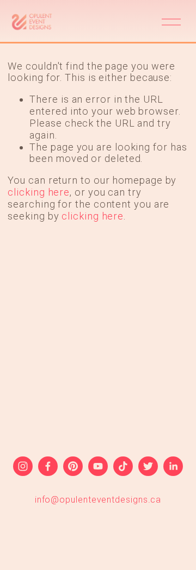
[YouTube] (98, 466)
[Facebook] (48, 466)
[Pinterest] (73, 466)
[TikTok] (123, 466)
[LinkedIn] (173, 466)
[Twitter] (148, 466)
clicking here (39, 192)
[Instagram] (23, 466)
